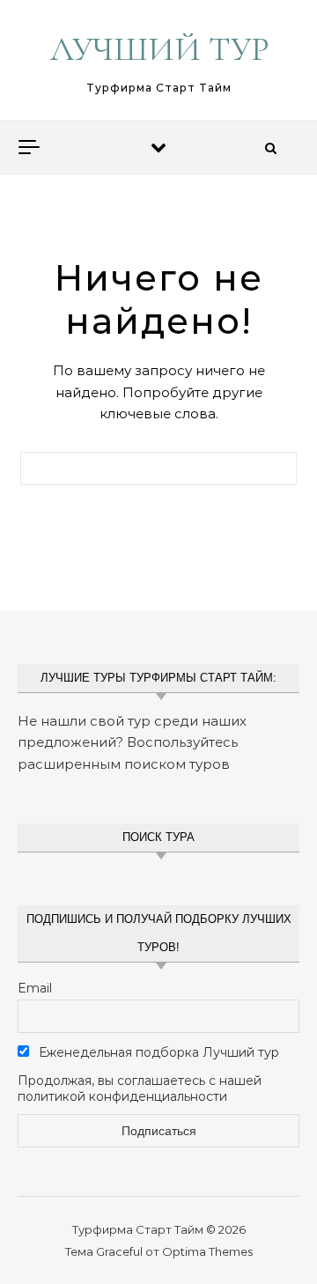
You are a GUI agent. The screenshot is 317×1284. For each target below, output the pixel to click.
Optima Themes (207, 1251)
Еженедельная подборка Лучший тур (157, 1052)
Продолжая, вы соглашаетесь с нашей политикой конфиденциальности (140, 1088)
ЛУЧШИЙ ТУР (159, 49)
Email (35, 988)
